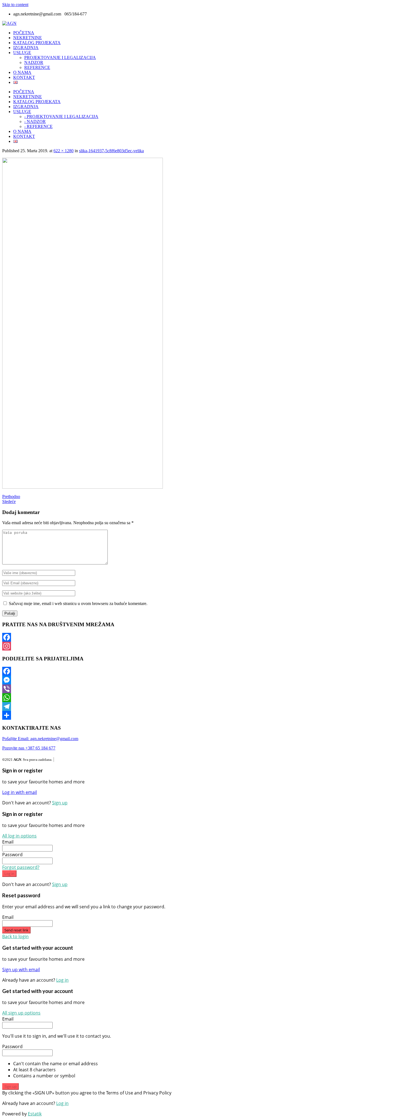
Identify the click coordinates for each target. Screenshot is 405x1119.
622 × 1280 (63, 150)
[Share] (202, 715)
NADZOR (33, 62)
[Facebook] (202, 637)
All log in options (19, 836)
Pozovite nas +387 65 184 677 (28, 748)
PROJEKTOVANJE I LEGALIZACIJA (60, 57)
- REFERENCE (38, 126)
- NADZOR (35, 121)
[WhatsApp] (202, 697)
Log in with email (19, 792)
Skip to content (15, 4)
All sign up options (21, 1013)
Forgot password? (20, 867)
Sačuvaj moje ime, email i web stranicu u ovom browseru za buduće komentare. (78, 603)
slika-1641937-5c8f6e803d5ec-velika (111, 150)
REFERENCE (37, 67)
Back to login (15, 936)
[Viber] (202, 688)
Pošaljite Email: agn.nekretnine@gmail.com (40, 738)
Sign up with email (21, 970)
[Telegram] (202, 706)
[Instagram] (202, 646)
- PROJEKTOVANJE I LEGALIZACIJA (61, 116)
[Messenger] (202, 680)
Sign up (60, 803)
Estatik (35, 1114)
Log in (9, 873)
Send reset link (16, 930)
